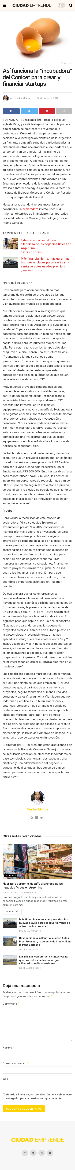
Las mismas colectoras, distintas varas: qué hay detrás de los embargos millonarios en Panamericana (43, 960)
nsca (9, 892)
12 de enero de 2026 (32, 271)
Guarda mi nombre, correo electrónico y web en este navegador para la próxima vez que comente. (39, 1096)
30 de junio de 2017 (47, 98)
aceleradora (30, 209)
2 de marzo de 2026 (31, 949)
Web (5, 1078)
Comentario (11, 1003)
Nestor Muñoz (22, 98)
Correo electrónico (16, 1063)
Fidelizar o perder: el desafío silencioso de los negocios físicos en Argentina (46, 244)
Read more (12, 911)
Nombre (9, 1047)
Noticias (11, 875)
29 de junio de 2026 (32, 252)
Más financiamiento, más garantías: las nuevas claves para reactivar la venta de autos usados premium (45, 262)
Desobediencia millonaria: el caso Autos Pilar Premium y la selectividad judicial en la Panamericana (45, 941)
